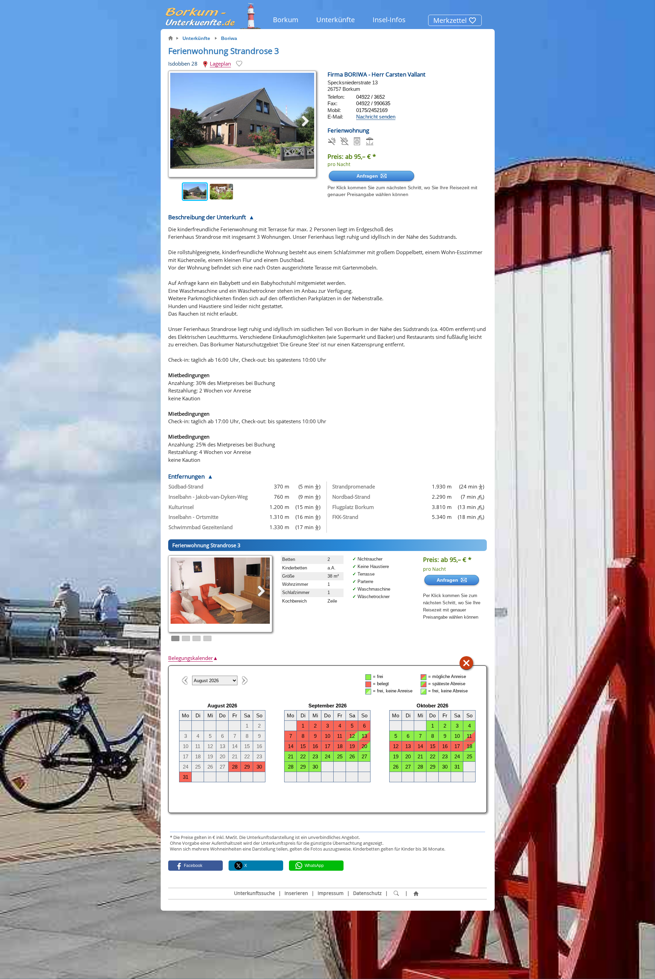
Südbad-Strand (186, 486)
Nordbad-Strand (351, 496)
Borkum (286, 19)
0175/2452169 (372, 110)
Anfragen (368, 176)
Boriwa (229, 38)
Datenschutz (367, 893)
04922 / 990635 (373, 103)
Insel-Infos (389, 19)
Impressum (331, 893)
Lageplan (220, 63)
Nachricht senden (375, 117)
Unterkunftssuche (254, 893)
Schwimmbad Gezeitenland (201, 527)
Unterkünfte (335, 19)
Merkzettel (450, 20)
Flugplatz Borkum (353, 507)
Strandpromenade (353, 486)
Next (311, 191)
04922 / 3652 (370, 97)
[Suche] (396, 893)
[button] (195, 865)
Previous (175, 191)
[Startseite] (416, 893)
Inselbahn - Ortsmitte (193, 516)
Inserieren (296, 893)
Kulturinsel (181, 507)
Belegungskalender (193, 657)
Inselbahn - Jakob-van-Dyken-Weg (208, 496)
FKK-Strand (345, 516)
